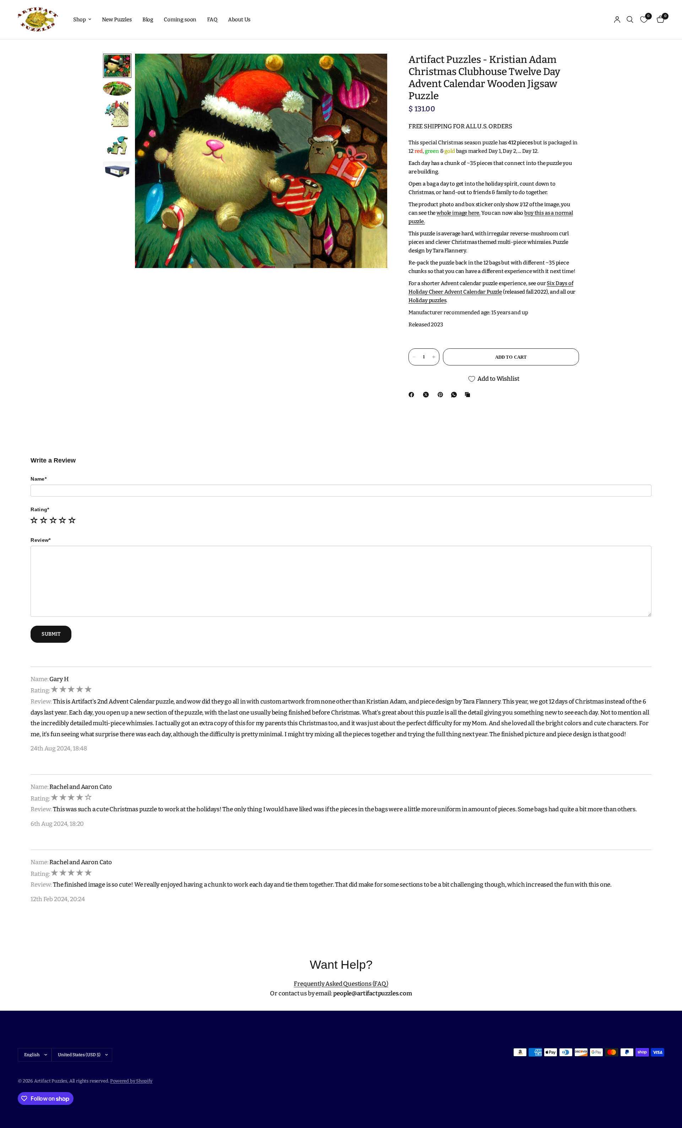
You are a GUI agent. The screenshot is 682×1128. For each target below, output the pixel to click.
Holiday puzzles (427, 300)
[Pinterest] (442, 394)
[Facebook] (412, 394)
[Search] (630, 19)
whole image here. (458, 213)
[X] (427, 394)
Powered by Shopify (131, 1081)
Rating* (40, 509)
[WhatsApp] (455, 394)
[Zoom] (372, 68)
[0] (658, 19)
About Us (239, 19)
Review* (40, 540)
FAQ (212, 19)
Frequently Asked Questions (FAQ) (341, 984)
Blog (147, 19)
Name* (38, 479)
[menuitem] (82, 19)
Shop (79, 19)
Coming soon (180, 19)
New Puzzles (117, 19)
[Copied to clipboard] (469, 394)
